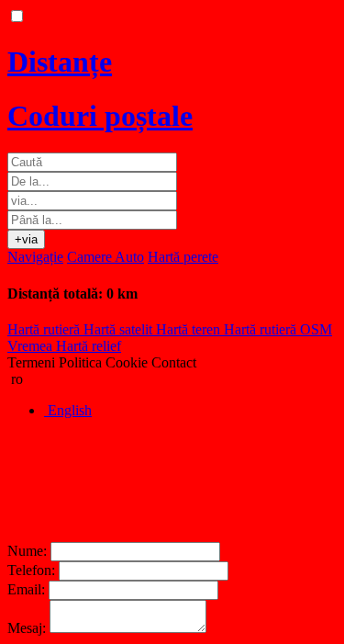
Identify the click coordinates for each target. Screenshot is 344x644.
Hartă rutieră (45, 329)
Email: (26, 589)
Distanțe (59, 61)
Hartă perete (183, 257)
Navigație (35, 257)
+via (26, 239)
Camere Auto (105, 257)
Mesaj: (26, 628)
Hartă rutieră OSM (278, 329)
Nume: (27, 551)
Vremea (31, 346)
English (68, 410)
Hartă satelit (119, 329)
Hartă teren (190, 329)
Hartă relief (88, 346)
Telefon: (31, 570)
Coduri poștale (100, 115)
